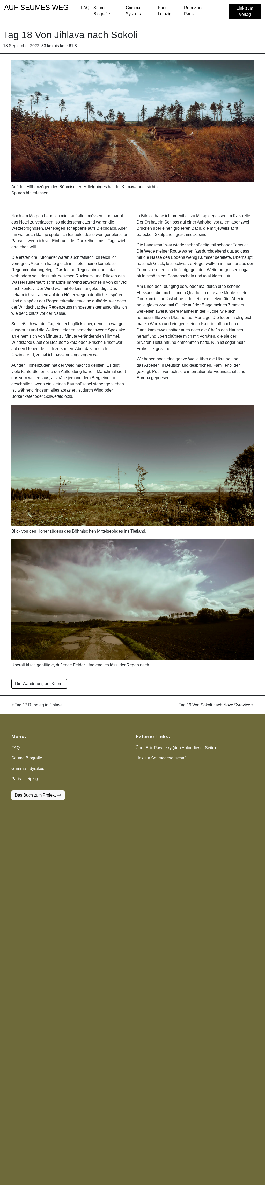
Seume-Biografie (101, 10)
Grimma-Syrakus (134, 10)
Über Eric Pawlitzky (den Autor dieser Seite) (176, 747)
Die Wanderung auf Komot (39, 683)
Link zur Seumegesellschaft (161, 758)
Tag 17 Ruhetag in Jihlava (39, 705)
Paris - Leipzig (24, 779)
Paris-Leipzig (164, 10)
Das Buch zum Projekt (35, 795)
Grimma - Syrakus (27, 768)
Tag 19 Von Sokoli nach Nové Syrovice (214, 705)
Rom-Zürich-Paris (195, 10)
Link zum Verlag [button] (245, 11)
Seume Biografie (26, 758)
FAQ (85, 7)
